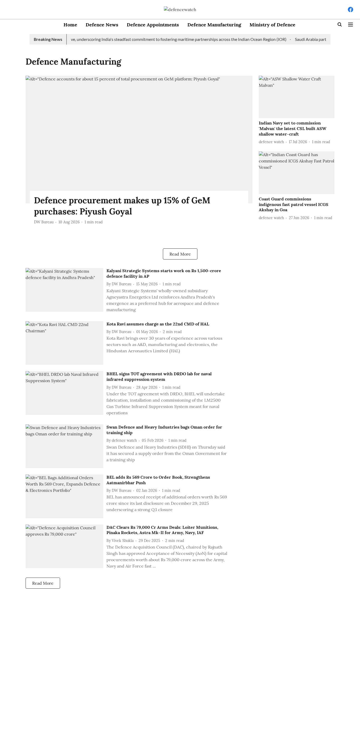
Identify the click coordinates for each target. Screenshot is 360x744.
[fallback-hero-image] (139, 139)
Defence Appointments (153, 25)
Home (70, 25)
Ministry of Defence (272, 25)
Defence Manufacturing (214, 25)
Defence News (102, 25)
